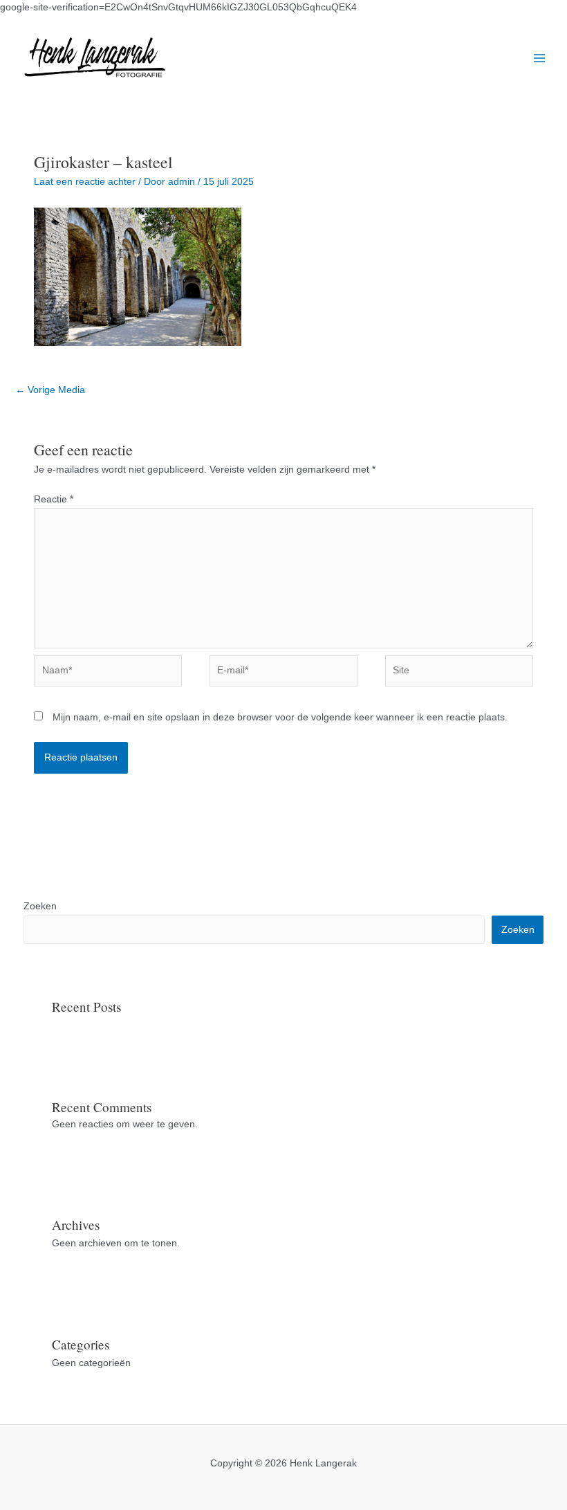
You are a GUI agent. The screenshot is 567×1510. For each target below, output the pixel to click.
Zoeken (40, 906)
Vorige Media (50, 390)
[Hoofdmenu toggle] (540, 58)
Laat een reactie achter (85, 181)
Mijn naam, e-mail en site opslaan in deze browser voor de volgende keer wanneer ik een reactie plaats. (280, 717)
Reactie (53, 499)
